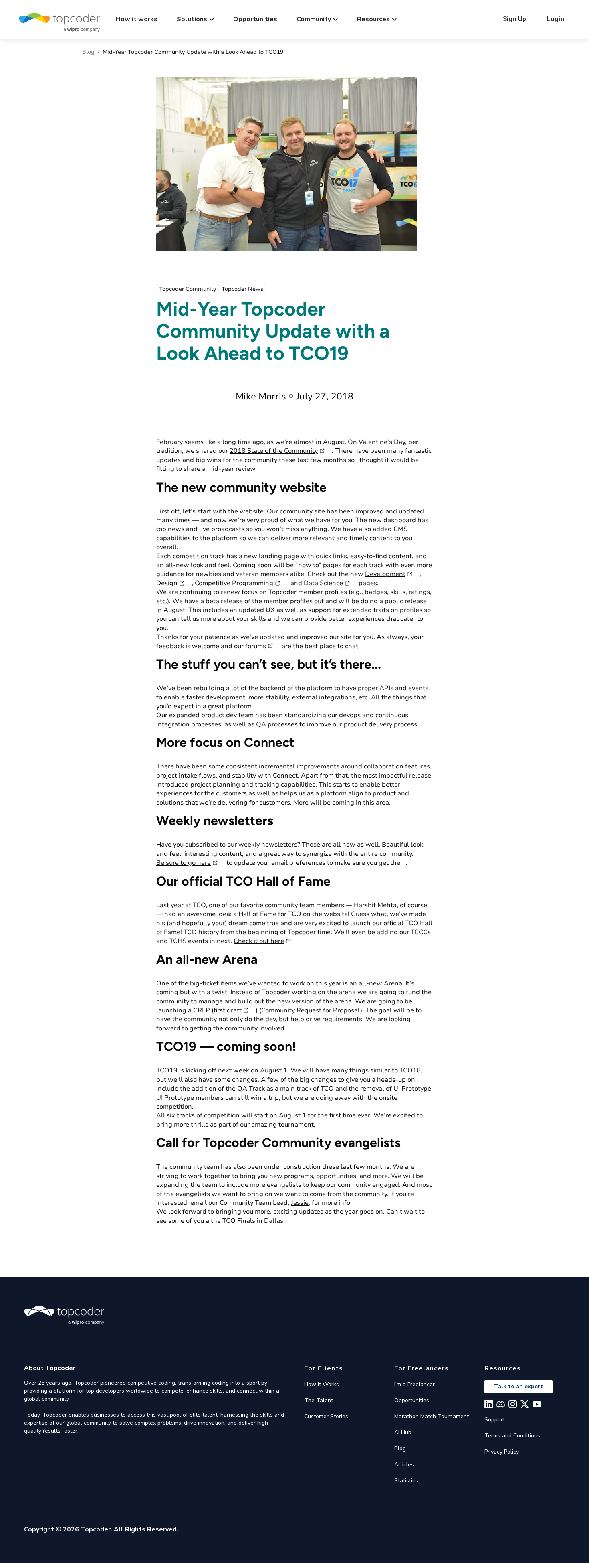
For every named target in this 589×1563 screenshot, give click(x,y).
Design (167, 583)
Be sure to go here (183, 862)
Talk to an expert (518, 1386)
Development (385, 574)
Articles (404, 1464)
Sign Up (514, 19)
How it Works (321, 1384)
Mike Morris (261, 396)
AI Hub (402, 1432)
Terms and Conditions (512, 1435)
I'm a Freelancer (414, 1384)
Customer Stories (326, 1416)
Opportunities (255, 19)
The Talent (318, 1400)
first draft (228, 1010)
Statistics (406, 1480)
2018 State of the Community (274, 450)
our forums (250, 646)
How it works (136, 19)
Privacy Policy (501, 1452)
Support (494, 1419)
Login (555, 19)
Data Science (323, 583)
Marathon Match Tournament (431, 1416)
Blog (88, 52)
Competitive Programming (234, 583)
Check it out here (259, 941)
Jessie (300, 1202)
